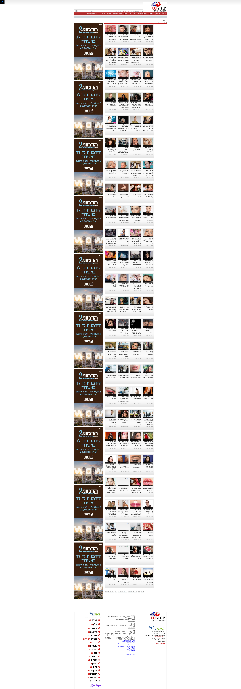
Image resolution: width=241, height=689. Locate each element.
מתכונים (124, 633)
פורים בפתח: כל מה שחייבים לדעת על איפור (111, 262)
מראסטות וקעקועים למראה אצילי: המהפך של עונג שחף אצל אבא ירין (123, 38)
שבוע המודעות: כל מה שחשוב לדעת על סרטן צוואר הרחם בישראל (111, 83)
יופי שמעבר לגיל (124, 170)
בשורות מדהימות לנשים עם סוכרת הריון (124, 239)
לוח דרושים (122, 636)
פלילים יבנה (132, 622)
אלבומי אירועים (122, 625)
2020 (122, 591)
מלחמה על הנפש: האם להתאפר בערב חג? (111, 194)
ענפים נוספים (114, 616)
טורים (134, 14)
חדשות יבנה (131, 621)
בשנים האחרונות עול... (135, 377)
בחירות (111, 622)
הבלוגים (131, 638)
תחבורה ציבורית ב (122, 639)
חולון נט (133, 652)
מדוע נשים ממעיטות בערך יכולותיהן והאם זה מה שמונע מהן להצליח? (111, 445)
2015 (106, 591)
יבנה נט (164, 22)
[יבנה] (155, 12)
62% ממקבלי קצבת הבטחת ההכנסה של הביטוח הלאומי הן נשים (123, 400)
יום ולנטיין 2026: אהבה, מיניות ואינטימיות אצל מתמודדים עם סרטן (136, 83)
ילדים (122, 629)
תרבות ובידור (131, 628)
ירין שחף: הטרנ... (125, 286)
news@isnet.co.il (159, 636)
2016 (109, 591)
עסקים (109, 14)
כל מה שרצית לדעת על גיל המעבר (112, 285)
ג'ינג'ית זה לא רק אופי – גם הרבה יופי (148, 398)
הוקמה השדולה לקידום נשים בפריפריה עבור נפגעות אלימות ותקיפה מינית (136, 309)
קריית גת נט (132, 650)
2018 (116, 591)
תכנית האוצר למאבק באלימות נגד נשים (148, 352)
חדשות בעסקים (123, 622)
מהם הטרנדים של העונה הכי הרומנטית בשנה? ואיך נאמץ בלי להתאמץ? (135, 128)
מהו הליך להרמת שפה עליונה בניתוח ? (124, 556)
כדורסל (128, 616)
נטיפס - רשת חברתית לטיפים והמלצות (126, 644)
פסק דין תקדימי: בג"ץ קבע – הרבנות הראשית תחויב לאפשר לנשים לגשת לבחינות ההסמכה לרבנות (135, 175)
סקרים (108, 616)
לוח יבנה (128, 14)
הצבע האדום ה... (112, 400)
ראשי (164, 14)
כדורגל (133, 616)
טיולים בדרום (131, 648)
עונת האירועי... (149, 264)
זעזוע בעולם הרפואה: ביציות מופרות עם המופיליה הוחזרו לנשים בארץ (124, 219)
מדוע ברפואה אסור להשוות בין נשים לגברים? (124, 488)
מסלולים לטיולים (131, 647)
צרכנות (140, 14)
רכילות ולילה (131, 618)
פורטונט (125, 635)
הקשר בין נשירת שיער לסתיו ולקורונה (111, 420)
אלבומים (132, 624)
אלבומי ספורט (126, 617)
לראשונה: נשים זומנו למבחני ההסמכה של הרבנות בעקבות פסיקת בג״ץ (136, 60)
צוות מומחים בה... (149, 467)
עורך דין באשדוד (131, 642)
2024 (135, 591)
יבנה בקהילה (132, 635)
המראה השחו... (125, 422)
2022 (129, 591)
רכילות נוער (124, 631)
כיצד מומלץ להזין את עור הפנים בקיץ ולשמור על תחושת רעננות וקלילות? (111, 490)
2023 (132, 591)
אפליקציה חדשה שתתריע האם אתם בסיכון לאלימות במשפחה (148, 445)
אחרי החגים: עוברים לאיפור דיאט (149, 330)
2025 (139, 591)
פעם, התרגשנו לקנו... (136, 151)
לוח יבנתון (114, 638)
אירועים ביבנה (120, 637)
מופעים (133, 629)
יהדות (133, 636)
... (152, 85)
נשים (158, 22)
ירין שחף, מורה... (149, 60)
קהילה (152, 14)
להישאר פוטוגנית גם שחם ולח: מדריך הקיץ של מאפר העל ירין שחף (148, 38)
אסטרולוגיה (118, 633)
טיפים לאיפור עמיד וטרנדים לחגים (137, 579)
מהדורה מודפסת (118, 14)
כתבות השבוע (131, 633)
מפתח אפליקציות (109, 633)
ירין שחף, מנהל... (112, 173)
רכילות (127, 619)
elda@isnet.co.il (160, 643)
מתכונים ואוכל (131, 639)
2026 (142, 591)
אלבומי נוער (132, 631)
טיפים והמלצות (92, 14)
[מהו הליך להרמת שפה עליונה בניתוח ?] (123, 548)
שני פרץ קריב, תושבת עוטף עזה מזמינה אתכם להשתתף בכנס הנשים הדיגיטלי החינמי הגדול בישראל (111, 311)
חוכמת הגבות (149, 283)
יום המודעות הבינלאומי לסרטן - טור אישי (111, 217)
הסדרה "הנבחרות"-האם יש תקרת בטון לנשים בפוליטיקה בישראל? (111, 241)
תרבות (146, 14)
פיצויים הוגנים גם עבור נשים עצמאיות (136, 420)
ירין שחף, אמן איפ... (148, 105)
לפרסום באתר (118, 11)
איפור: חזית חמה (111, 328)
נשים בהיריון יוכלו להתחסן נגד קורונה (136, 398)
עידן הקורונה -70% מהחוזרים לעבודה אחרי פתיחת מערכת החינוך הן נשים (148, 422)
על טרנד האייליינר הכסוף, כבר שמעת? (148, 239)
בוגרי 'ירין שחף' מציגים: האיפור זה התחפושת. (148, 81)
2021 (126, 591)
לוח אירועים (117, 629)
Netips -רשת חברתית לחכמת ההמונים (126, 646)
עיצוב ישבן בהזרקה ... (123, 467)
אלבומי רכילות (131, 625)
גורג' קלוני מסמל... (112, 581)
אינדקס (128, 636)
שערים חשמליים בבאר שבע (128, 641)
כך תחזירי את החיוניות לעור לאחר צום (149, 149)
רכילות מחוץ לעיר (120, 619)
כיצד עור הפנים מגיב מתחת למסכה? (148, 511)
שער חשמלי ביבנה (130, 654)
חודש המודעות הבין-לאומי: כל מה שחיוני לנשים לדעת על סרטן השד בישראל (136, 241)
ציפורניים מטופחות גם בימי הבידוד (148, 533)
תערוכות (128, 629)
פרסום (133, 653)
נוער (133, 630)
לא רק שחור (137, 464)
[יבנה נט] (154, 621)
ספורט (133, 615)
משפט (116, 622)
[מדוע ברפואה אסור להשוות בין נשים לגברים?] (126, 478)
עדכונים (133, 617)
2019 (119, 591)
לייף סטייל (108, 638)
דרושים (102, 14)
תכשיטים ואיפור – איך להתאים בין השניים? (111, 533)
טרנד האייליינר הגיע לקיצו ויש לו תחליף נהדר (111, 149)
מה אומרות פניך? (136, 351)
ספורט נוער (122, 616)
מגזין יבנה (132, 632)
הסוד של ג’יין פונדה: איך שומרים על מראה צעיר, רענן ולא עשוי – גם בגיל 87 (123, 128)
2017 (112, 591)
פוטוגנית (133, 619)
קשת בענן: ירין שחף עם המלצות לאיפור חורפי (136, 556)
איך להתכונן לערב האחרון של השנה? (148, 307)
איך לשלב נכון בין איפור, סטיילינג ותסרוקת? (111, 104)
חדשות (158, 14)
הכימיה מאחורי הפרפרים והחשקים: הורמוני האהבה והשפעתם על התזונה (135, 38)
